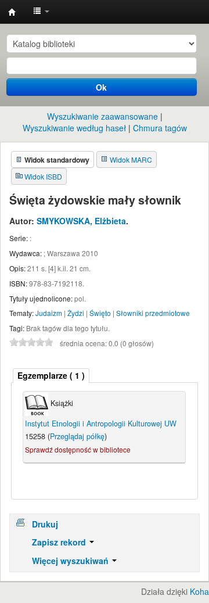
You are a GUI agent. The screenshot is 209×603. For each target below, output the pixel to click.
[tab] (51, 375)
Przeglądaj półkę (77, 436)
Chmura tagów (160, 128)
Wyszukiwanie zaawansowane (102, 116)
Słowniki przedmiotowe (153, 313)
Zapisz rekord (60, 542)
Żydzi (75, 313)
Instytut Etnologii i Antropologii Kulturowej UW (12, 12)
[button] (41, 11)
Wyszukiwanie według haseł (74, 128)
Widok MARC (131, 159)
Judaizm (48, 313)
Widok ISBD (43, 176)
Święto (100, 313)
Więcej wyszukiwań (71, 560)
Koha (199, 591)
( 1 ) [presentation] (51, 375)
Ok (101, 87)
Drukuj (45, 524)
